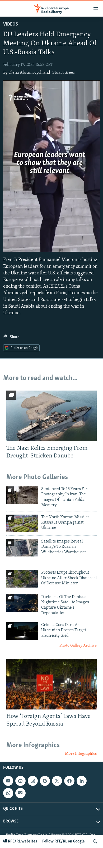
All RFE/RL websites (20, 841)
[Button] (11, 338)
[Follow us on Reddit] (20, 781)
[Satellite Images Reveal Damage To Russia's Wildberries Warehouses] (22, 547)
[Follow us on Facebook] (69, 781)
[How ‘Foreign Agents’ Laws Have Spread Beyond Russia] (51, 684)
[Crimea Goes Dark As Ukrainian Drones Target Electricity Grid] (22, 631)
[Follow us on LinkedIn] (82, 781)
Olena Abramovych (25, 73)
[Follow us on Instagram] (33, 781)
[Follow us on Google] (45, 781)
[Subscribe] (20, 793)
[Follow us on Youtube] (8, 781)
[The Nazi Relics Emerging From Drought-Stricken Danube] (51, 416)
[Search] (95, 841)
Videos (10, 24)
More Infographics (81, 754)
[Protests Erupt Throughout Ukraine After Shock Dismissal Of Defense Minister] (22, 579)
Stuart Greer (63, 73)
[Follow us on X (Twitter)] (57, 781)
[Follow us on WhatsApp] (8, 793)
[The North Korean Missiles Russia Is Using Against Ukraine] (22, 523)
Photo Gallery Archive (78, 646)
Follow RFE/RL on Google (63, 841)
